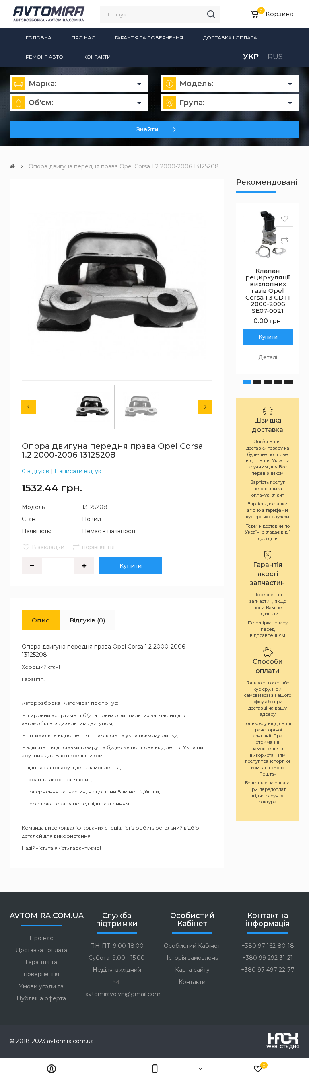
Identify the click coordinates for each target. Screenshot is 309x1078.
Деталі (267, 357)
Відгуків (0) (87, 620)
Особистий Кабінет (192, 945)
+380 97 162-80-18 (267, 945)
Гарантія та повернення (149, 38)
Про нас (83, 38)
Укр (251, 56)
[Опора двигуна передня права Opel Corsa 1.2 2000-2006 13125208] (117, 285)
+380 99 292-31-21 (267, 957)
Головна (39, 38)
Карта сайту (192, 969)
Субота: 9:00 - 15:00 (117, 957)
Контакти (97, 57)
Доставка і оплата (230, 38)
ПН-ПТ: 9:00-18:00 (117, 945)
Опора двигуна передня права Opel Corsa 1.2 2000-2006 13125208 (124, 166)
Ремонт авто (44, 57)
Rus (275, 56)
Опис (40, 620)
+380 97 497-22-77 (268, 969)
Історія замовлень (192, 957)
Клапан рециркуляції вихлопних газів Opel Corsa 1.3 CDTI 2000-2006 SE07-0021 (267, 290)
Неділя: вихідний (117, 969)
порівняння (98, 547)
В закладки (48, 547)
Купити (130, 565)
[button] (247, 382)
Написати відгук (77, 471)
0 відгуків (35, 471)
